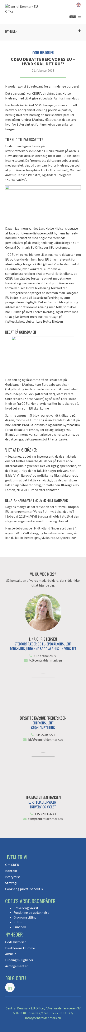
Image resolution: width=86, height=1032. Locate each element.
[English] (78, 4)
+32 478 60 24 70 (45, 656)
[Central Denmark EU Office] (24, 9)
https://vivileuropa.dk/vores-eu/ (53, 538)
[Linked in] (10, 987)
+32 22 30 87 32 (59, 1013)
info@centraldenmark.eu (43, 1018)
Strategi (11, 883)
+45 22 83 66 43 (45, 814)
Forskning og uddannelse (31, 912)
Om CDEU (12, 865)
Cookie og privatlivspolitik (24, 889)
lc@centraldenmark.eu (45, 660)
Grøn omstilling (25, 917)
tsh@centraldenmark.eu (45, 819)
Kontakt (11, 871)
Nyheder (11, 31)
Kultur (18, 922)
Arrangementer (16, 966)
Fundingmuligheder (19, 960)
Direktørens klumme (20, 948)
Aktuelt (10, 954)
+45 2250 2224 (45, 735)
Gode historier (15, 942)
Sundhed (20, 927)
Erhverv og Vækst (26, 908)
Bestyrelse (12, 877)
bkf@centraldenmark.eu (45, 739)
